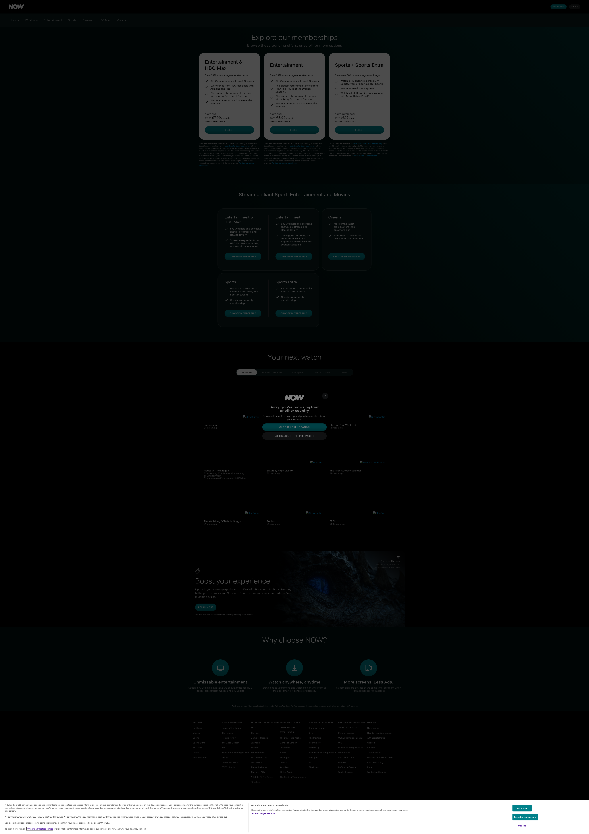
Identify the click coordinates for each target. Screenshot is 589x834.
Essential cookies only (525, 817)
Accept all (522, 808)
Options (522, 825)
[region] (294, 817)
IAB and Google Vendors (263, 813)
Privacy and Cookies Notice (40, 829)
